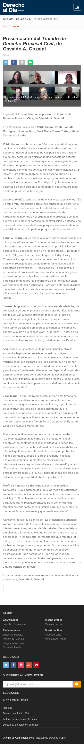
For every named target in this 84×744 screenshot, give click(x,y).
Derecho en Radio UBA (16, 713)
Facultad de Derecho (46, 737)
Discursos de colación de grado (20, 724)
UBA (63, 737)
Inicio (6, 26)
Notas (16, 26)
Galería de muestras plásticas (20, 719)
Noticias (7, 707)
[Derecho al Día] (14, 7)
